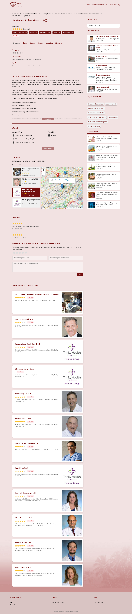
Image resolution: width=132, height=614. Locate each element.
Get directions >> (16, 165)
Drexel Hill (71, 14)
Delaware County (59, 14)
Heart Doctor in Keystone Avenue (89, 14)
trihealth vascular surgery (96, 108)
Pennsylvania (46, 14)
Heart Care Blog (114, 5)
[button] (57, 175)
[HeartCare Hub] (16, 5)
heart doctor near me (58, 602)
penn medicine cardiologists (97, 117)
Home (88, 5)
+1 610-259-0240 (17, 53)
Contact (12, 605)
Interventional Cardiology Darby (63, 180)
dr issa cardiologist (94, 126)
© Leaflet (69, 208)
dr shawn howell (110, 104)
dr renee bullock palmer (95, 104)
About (12, 602)
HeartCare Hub (17, 14)
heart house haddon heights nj (97, 122)
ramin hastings (112, 117)
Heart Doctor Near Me (99, 5)
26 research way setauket (96, 113)
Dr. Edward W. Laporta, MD (21, 16)
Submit (80, 275)
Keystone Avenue (68, 32)
